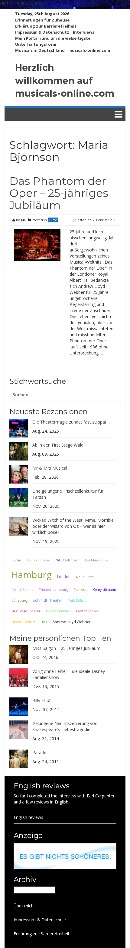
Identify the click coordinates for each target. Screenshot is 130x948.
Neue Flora (85, 576)
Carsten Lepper (87, 611)
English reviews (28, 817)
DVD (44, 622)
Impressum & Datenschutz (42, 32)
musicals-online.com (89, 50)
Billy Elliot (41, 700)
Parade (39, 752)
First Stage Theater (26, 611)
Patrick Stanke (22, 589)
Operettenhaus (58, 611)
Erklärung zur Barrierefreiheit (45, 26)
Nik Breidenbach (68, 560)
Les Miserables (96, 560)
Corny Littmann (104, 589)
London (63, 576)
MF (23, 220)
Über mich (24, 906)
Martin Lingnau (38, 560)
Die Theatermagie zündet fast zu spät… (71, 422)
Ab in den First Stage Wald (57, 445)
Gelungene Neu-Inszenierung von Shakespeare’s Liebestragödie (64, 726)
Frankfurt (81, 589)
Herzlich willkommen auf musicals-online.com (64, 80)
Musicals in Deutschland (40, 50)
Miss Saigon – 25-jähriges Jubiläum (66, 648)
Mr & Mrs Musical (49, 468)
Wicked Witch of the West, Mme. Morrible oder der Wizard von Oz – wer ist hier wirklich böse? (73, 526)
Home (6, 3)
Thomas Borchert (23, 622)
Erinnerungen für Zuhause (42, 20)
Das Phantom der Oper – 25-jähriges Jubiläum (58, 192)
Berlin (16, 560)
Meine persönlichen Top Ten (60, 638)
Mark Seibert (77, 600)
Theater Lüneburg (53, 589)
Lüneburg (19, 600)
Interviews (83, 32)
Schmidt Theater (47, 600)
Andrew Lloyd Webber (72, 621)
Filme (53, 220)
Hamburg (31, 574)
